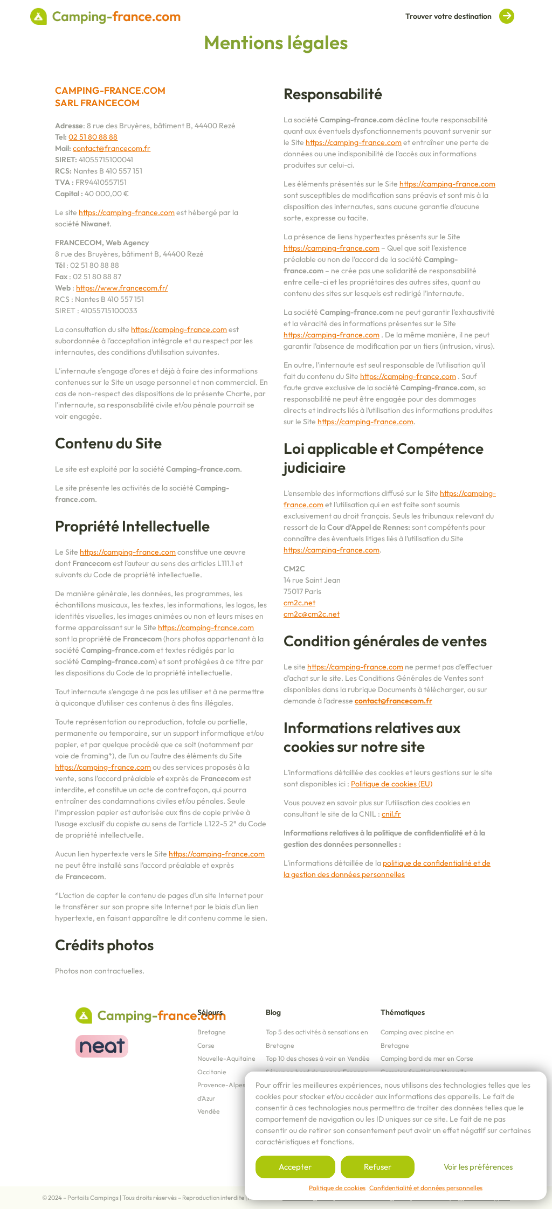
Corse (206, 1045)
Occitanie (211, 1072)
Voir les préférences (478, 1167)
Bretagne (211, 1032)
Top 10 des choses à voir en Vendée (318, 1058)
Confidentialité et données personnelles (425, 1188)
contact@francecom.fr (111, 148)
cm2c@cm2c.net (312, 614)
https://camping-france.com (127, 212)
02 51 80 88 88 (93, 137)
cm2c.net (299, 602)
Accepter (295, 1167)
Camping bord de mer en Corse (427, 1058)
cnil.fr (391, 814)
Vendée (208, 1111)
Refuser (377, 1167)
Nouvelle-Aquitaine (226, 1058)
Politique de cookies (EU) (391, 784)
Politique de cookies (337, 1188)
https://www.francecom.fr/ (122, 288)
